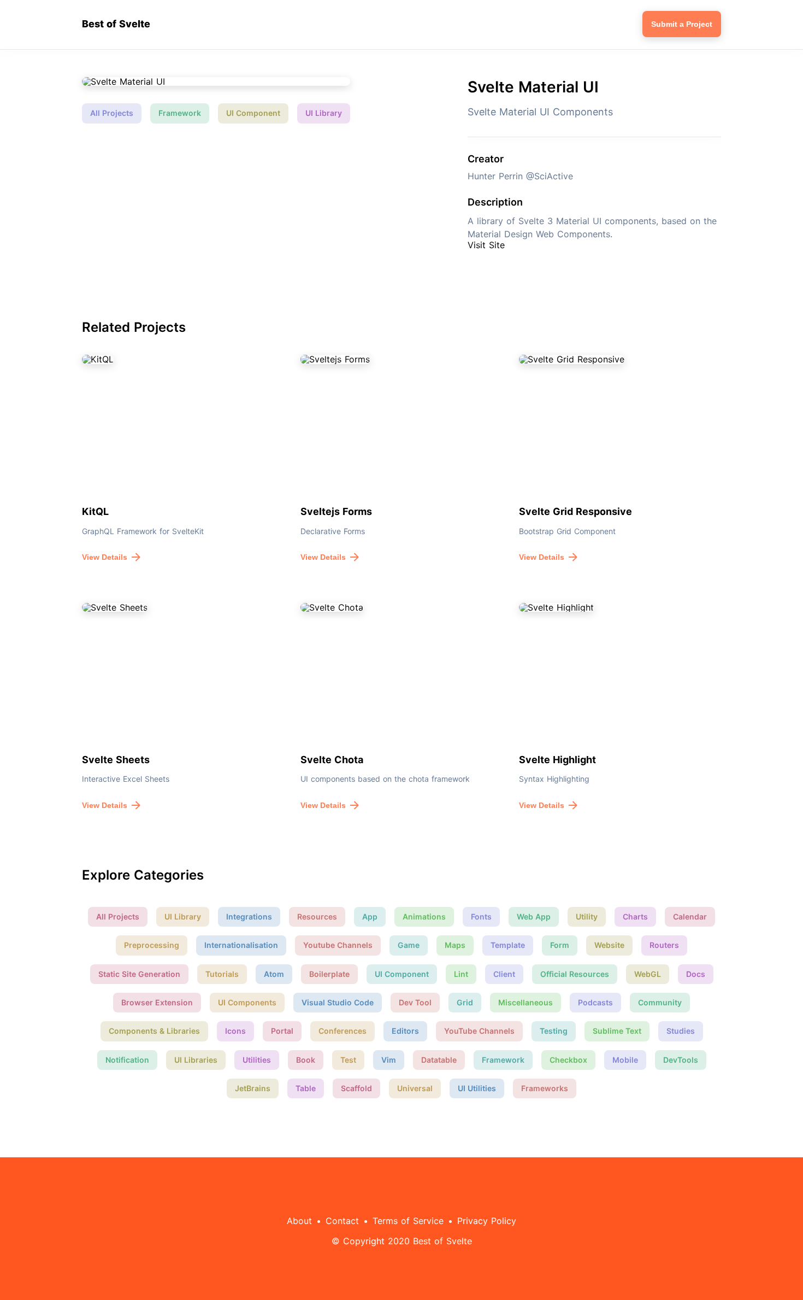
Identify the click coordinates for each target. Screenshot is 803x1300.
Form (559, 945)
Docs (695, 974)
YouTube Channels (479, 1030)
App (369, 916)
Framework (179, 113)
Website (609, 945)
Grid (465, 1002)
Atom (274, 974)
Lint (461, 974)
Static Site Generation (139, 974)
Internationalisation (241, 945)
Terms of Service (408, 1220)
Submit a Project (681, 24)
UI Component (253, 113)
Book (305, 1059)
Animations (424, 916)
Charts (635, 916)
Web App (534, 916)
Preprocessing (151, 945)
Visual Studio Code (338, 1002)
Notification (127, 1059)
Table (306, 1088)
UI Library (323, 113)
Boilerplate (329, 974)
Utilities (257, 1059)
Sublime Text (617, 1030)
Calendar (690, 916)
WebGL (647, 974)
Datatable (439, 1059)
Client (504, 974)
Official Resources (574, 974)
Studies (680, 1030)
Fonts (481, 916)
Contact (342, 1220)
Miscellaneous (525, 1002)
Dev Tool (415, 1002)
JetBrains (252, 1088)
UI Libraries (195, 1059)
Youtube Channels (338, 945)
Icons (235, 1030)
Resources (317, 916)
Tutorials (222, 974)
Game (409, 945)
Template (508, 945)
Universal (415, 1088)
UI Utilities (477, 1088)
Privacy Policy (486, 1220)
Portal (282, 1030)
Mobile (625, 1059)
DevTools (680, 1059)
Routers (664, 945)
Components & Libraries (154, 1030)
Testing (554, 1030)
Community (660, 1002)
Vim (388, 1059)
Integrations (249, 916)
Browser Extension (157, 1002)
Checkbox (568, 1059)
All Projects (111, 113)
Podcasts (595, 1002)
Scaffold (356, 1088)
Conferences (342, 1030)
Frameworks (544, 1088)
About (299, 1220)
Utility (587, 916)
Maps (455, 945)
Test (348, 1059)
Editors (405, 1030)
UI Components (247, 1002)
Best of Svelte (116, 24)
